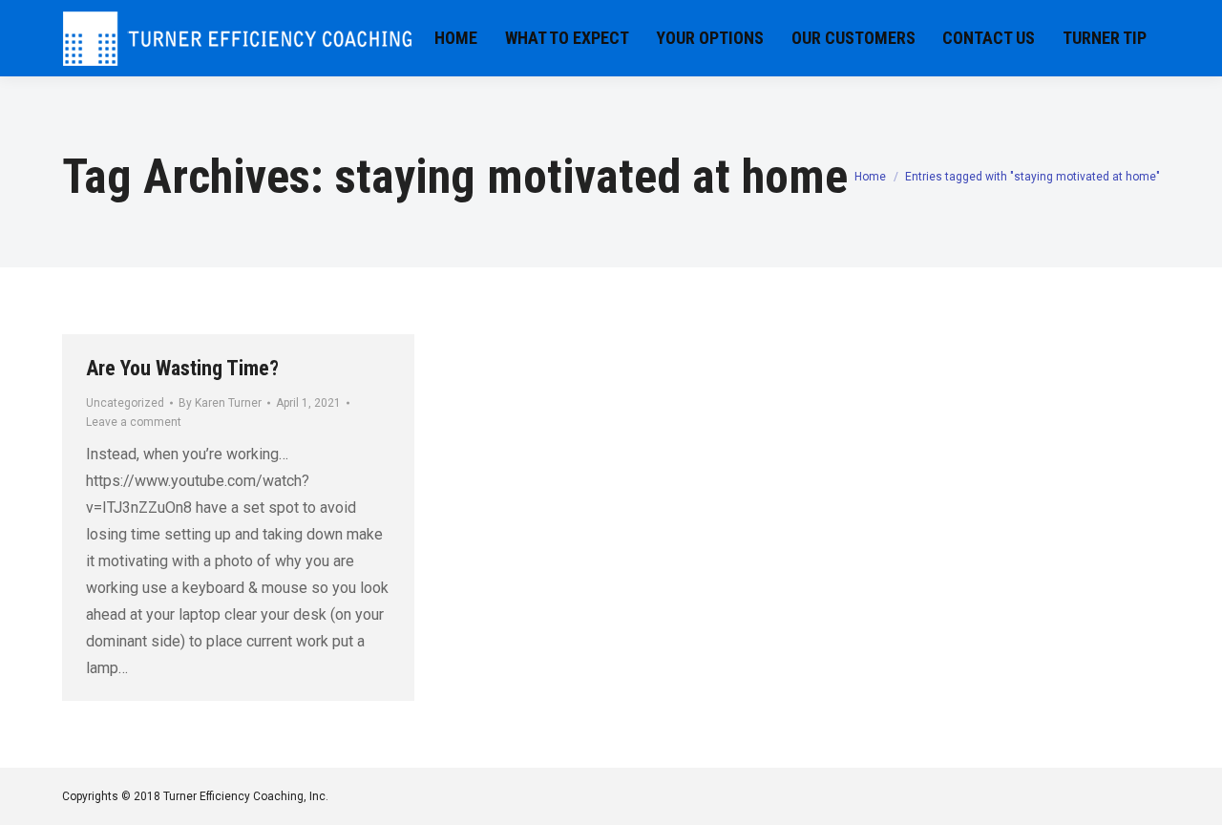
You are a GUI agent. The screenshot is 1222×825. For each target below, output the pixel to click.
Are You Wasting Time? (182, 368)
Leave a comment (133, 422)
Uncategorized (125, 403)
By (220, 403)
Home (870, 176)
